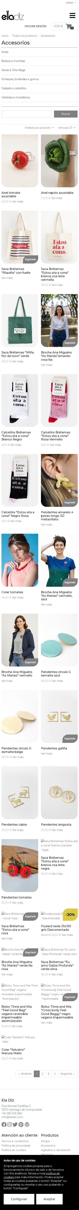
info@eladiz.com (12, 1117)
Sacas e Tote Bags (13, 70)
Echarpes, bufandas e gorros (20, 79)
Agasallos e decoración (56, 1150)
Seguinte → (67, 1073)
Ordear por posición (38, 127)
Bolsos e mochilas (13, 61)
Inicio (4, 35)
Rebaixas (47, 1154)
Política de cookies (13, 1150)
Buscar (65, 114)
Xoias (4, 52)
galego (70, 2)
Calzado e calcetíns (13, 88)
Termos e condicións (14, 1141)
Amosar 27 (65, 127)
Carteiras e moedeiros (15, 97)
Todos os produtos (24, 35)
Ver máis (17, 201)
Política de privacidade (15, 1145)
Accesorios (48, 1145)
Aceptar (49, 1199)
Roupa (45, 1141)
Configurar (19, 1199)
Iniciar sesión (35, 26)
